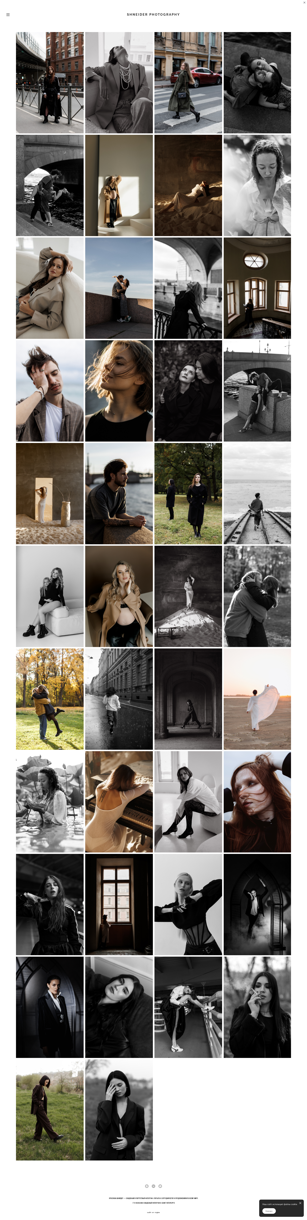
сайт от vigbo (153, 1212)
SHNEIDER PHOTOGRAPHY (153, 14)
